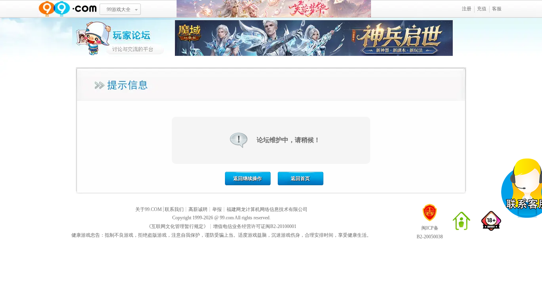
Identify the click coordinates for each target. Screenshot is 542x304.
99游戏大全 (119, 9)
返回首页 (300, 178)
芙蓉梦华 (274, 9)
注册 (466, 8)
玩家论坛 (123, 37)
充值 (481, 8)
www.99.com (67, 9)
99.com (227, 217)
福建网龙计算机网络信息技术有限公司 (267, 209)
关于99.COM (148, 209)
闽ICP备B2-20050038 (430, 232)
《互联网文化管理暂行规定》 (177, 226)
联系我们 (174, 209)
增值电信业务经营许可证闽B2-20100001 (254, 226)
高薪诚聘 (198, 209)
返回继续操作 (247, 178)
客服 (497, 8)
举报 (217, 209)
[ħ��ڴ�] (314, 54)
